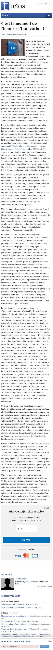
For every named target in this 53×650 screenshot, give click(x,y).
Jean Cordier (6, 34)
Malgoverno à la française (11, 621)
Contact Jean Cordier (44, 586)
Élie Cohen (25, 621)
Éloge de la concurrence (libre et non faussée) (19, 616)
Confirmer (44, 646)
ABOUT (39, 3)
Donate (26, 540)
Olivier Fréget (41, 616)
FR (50, 3)
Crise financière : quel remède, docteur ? (16, 607)
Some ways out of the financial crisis (15, 604)
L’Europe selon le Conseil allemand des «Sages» (20, 624)
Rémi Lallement (45, 624)
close (46, 508)
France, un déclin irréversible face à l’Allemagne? (20, 629)
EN (46, 3)
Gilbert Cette (29, 636)
